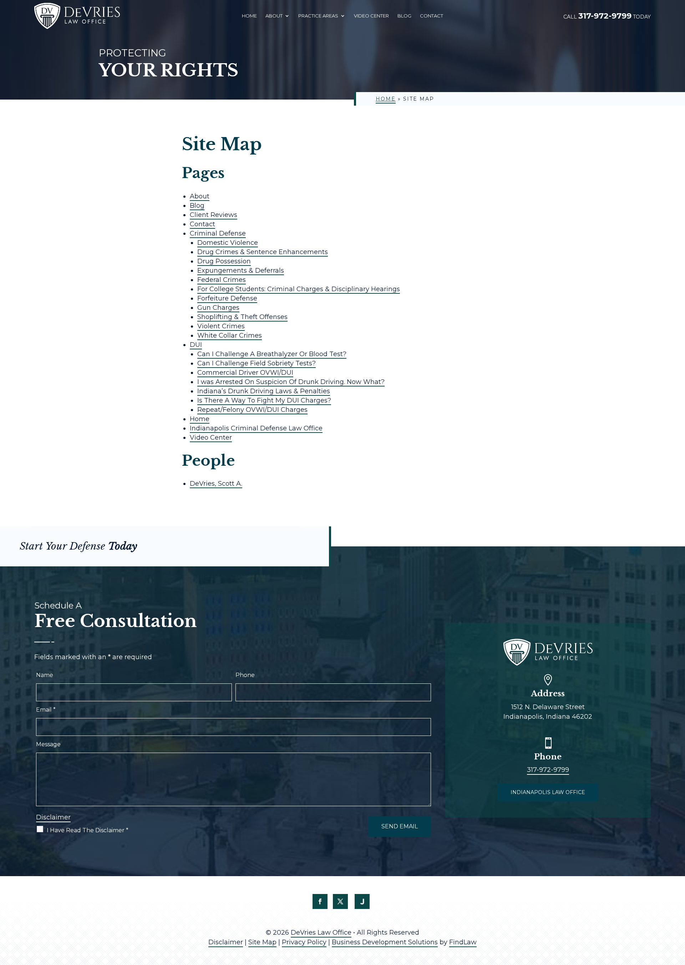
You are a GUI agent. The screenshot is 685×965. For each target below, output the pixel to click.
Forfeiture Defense (227, 298)
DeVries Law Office (321, 932)
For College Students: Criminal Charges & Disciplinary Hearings (298, 289)
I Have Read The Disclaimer (87, 830)
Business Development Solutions (385, 942)
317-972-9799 (604, 16)
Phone (245, 675)
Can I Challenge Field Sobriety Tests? (256, 363)
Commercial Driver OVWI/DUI (245, 373)
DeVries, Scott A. (216, 483)
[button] (678, 913)
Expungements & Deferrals (240, 270)
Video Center (371, 16)
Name (44, 675)
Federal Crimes (221, 280)
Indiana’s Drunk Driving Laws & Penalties (263, 391)
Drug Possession (224, 261)
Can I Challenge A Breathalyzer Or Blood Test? (271, 354)
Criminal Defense (218, 233)
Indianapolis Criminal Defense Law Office (256, 428)
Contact (431, 16)
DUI (196, 345)
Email (46, 709)
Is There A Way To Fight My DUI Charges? (264, 400)
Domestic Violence (227, 243)
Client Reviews (213, 215)
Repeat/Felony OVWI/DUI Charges (252, 410)
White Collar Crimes (229, 335)
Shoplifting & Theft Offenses (242, 317)
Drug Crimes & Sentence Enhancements (262, 252)
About (274, 16)
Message (48, 744)
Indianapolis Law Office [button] (548, 792)
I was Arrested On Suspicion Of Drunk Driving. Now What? (291, 382)
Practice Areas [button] (318, 16)
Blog (404, 16)
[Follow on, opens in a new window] (362, 901)
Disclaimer (53, 817)
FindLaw (463, 942)
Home (249, 16)
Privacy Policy (304, 942)
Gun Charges (218, 308)
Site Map (262, 942)
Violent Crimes (221, 326)
